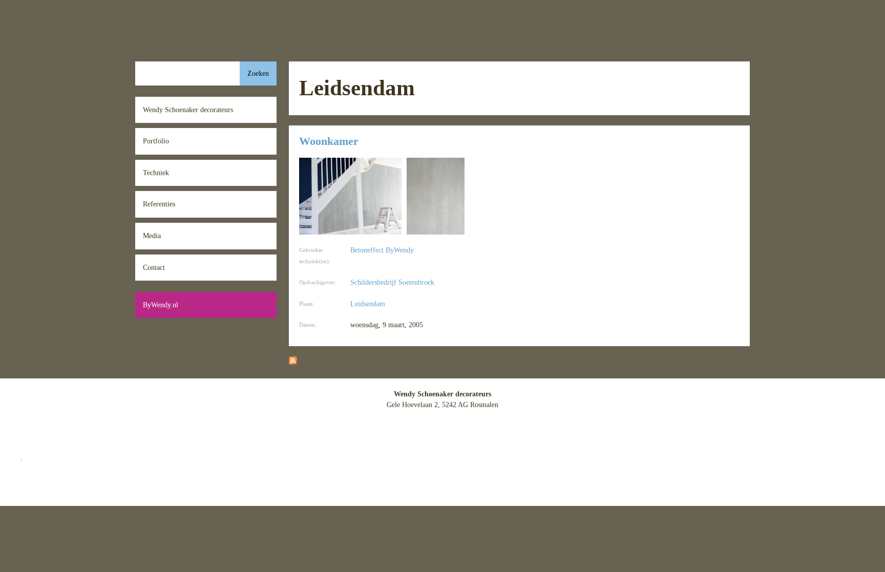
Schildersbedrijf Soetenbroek (392, 282)
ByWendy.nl (160, 305)
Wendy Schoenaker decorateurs (188, 109)
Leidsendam (367, 304)
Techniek (156, 172)
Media (152, 235)
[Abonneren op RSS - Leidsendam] (293, 362)
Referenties (159, 204)
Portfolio (156, 141)
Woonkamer (329, 141)
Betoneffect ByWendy (382, 250)
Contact (154, 267)
